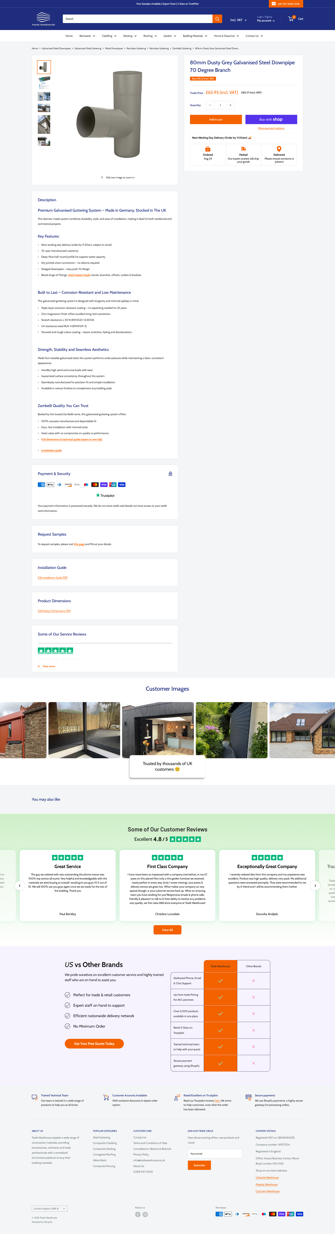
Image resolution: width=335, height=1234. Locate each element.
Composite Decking (104, 1149)
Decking (127, 36)
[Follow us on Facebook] (138, 1214)
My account (264, 20)
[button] (20, 886)
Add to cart (215, 119)
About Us (138, 1166)
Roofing (148, 36)
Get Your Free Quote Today (94, 1044)
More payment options (271, 128)
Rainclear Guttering (136, 48)
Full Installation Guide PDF (53, 577)
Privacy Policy (141, 1154)
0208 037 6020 (143, 1171)
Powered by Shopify (42, 1221)
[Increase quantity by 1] (230, 105)
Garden (168, 36)
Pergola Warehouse (267, 1184)
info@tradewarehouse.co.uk (149, 1160)
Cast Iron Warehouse (268, 1191)
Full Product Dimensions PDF (54, 611)
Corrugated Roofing (104, 1154)
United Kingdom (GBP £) (46, 1208)
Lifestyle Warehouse (267, 1177)
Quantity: (195, 105)
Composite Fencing (104, 1166)
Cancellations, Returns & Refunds (152, 1149)
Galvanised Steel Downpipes (56, 48)
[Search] (217, 19)
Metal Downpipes (114, 48)
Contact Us (252, 36)
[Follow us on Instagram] (145, 1214)
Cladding (107, 36)
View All (167, 930)
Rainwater (85, 36)
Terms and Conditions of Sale (150, 1143)
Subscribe (199, 1165)
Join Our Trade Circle (289, 3)
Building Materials (193, 36)
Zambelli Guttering (182, 48)
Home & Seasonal (224, 36)
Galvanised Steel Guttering (88, 48)
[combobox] (137, 19)
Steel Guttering (101, 1137)
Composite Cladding (105, 1143)
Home (69, 36)
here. (218, 1100)
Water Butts (99, 1160)
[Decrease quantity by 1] (210, 105)
